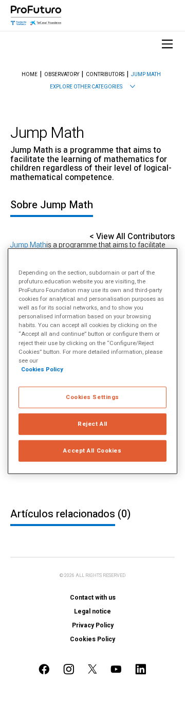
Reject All (92, 423)
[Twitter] (92, 668)
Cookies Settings (92, 396)
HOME (30, 74)
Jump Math (146, 74)
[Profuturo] (36, 15)
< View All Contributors (132, 236)
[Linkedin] (141, 669)
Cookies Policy (92, 639)
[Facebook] (44, 669)
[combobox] (92, 87)
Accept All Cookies (92, 450)
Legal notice (92, 611)
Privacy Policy (93, 625)
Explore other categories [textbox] (86, 87)
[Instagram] (69, 669)
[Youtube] (116, 669)
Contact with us (93, 597)
